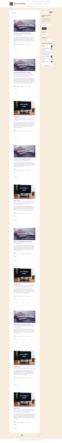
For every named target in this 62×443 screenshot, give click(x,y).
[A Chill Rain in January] (51, 61)
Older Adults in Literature (31, 286)
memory (17, 327)
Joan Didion (25, 119)
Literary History (21, 202)
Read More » (16, 93)
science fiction (18, 204)
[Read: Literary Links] (24, 191)
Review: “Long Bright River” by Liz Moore (23, 241)
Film (21, 73)
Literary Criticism (16, 202)
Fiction (19, 73)
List (20, 410)
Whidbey (43, 45)
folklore (22, 76)
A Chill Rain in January (45, 61)
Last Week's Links (16, 34)
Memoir (32, 74)
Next (38, 435)
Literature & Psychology (27, 74)
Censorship (24, 285)
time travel (25, 412)
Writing (17, 75)
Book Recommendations (17, 201)
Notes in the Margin (20, 3)
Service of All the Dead (45, 56)
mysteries (17, 412)
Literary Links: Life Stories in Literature (22, 33)
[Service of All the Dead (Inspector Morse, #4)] (51, 56)
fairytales (19, 76)
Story (14, 75)
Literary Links (17, 116)
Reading (19, 326)
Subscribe (44, 28)
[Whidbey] (51, 46)
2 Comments (16, 73)
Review (25, 242)
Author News (16, 285)
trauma (21, 35)
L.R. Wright (43, 62)
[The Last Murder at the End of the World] (51, 48)
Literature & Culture (20, 74)
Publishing (21, 203)
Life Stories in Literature (23, 34)
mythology (25, 76)
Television (22, 411)
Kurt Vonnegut (29, 119)
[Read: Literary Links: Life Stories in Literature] (24, 25)
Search (43, 10)
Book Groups (20, 285)
